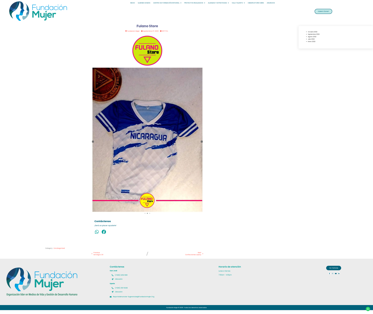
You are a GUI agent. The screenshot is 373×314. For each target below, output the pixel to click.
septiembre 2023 (313, 34)
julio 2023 (311, 39)
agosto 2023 (312, 37)
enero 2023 (311, 41)
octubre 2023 (312, 32)
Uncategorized (59, 248)
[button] (145, 213)
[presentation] (93, 142)
